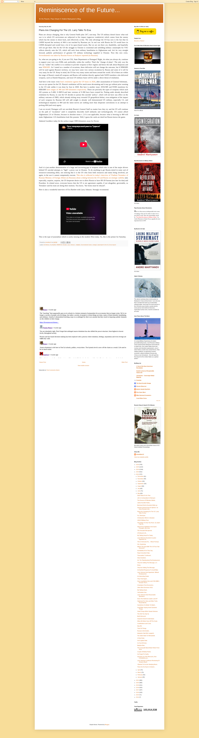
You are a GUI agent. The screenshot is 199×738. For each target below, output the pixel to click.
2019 (137, 685)
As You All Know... (142, 643)
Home (84, 362)
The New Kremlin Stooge (143, 383)
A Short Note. (141, 638)
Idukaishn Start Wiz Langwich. (145, 633)
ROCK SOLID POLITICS (143, 389)
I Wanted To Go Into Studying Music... (147, 664)
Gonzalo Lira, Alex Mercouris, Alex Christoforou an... (147, 657)
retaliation (78, 244)
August (140, 486)
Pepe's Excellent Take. (143, 553)
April (139, 670)
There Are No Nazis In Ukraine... (146, 667)
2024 (137, 469)
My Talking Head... (142, 590)
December (141, 476)
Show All (158, 400)
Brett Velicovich (141, 616)
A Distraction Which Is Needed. (146, 518)
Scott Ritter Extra (141, 398)
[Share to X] (66, 242)
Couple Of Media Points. (144, 651)
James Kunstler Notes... (144, 502)
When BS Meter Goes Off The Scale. (147, 621)
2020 (137, 682)
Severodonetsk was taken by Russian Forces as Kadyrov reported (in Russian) (68, 55)
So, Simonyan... (141, 515)
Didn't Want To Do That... (144, 495)
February (140, 675)
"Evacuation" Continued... (144, 555)
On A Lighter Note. (142, 640)
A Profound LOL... (142, 533)
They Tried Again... (142, 579)
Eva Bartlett (53, 244)
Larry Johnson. (71, 244)
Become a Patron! (139, 41)
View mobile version (83, 365)
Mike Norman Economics (143, 395)
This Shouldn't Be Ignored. (144, 530)
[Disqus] (83, 277)
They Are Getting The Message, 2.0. (147, 562)
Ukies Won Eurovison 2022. (145, 587)
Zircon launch (112, 244)
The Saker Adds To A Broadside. (146, 635)
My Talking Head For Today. (145, 535)
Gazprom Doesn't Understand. (145, 618)
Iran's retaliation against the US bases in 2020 (77, 82)
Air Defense (46, 244)
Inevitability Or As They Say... (145, 550)
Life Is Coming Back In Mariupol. (146, 498)
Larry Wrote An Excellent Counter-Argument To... (146, 538)
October (140, 481)
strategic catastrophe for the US (100, 244)
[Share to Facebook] (68, 242)
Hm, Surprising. (141, 544)
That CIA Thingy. (141, 628)
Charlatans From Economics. (145, 585)
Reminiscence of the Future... (79, 10)
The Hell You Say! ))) (143, 614)
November (141, 479)
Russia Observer (141, 386)
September (141, 483)
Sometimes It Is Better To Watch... (146, 605)
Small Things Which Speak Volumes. (147, 611)
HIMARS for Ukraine (61, 244)
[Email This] (62, 242)
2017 (137, 690)
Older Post (124, 362)
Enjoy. (139, 565)
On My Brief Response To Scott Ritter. (147, 570)
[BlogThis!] (64, 242)
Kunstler (138, 380)
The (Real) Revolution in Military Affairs (146, 217)
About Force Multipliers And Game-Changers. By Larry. (147, 527)
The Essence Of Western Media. (146, 500)
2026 (137, 464)
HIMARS (46, 67)
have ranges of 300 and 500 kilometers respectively (66, 90)
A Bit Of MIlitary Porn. (143, 520)
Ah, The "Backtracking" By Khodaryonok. (148, 560)
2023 (137, 472)
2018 (137, 687)
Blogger (107, 724)
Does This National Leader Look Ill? (147, 598)
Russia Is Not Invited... (143, 631)
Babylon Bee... (141, 645)
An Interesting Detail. (143, 576)
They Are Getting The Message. (146, 567)
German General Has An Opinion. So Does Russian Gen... (147, 508)
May (139, 493)
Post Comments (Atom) (53, 370)
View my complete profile (141, 457)
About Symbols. (141, 558)
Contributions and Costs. (144, 623)
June (139, 491)
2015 (137, 695)
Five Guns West (141, 392)
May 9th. (139, 626)
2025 (137, 467)
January (140, 677)
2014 (137, 697)
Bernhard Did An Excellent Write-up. (147, 505)
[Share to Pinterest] (70, 242)
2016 (137, 692)
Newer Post (42, 362)
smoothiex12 (140, 454)
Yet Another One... (142, 592)
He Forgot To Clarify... (143, 654)
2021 (137, 680)
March (139, 672)
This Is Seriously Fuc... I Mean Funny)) (148, 542)
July (139, 488)
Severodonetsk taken (86, 244)
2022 (137, 474)
